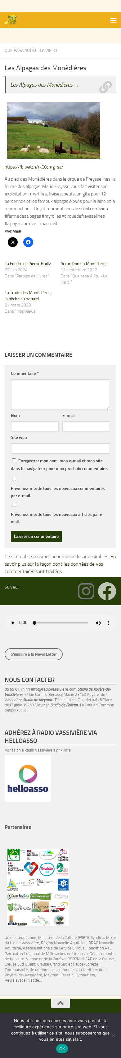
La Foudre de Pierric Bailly (28, 263)
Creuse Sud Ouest (20, 964)
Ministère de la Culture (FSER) (63, 937)
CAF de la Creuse (99, 959)
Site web (19, 437)
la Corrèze (57, 959)
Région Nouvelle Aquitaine (64, 942)
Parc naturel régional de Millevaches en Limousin (46, 953)
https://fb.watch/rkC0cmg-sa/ (34, 167)
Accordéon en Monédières (84, 263)
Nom (15, 415)
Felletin (67, 975)
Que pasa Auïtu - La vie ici (31, 50)
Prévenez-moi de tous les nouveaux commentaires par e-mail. (58, 492)
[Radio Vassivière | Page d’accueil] (13, 20)
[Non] (113, 1035)
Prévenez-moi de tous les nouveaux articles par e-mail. (57, 518)
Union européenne (20, 937)
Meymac (51, 975)
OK (62, 1048)
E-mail (68, 415)
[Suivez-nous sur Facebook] (107, 591)
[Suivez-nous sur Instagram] (86, 591)
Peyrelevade (15, 980)
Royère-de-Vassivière (23, 975)
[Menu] (113, 20)
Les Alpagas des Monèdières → (44, 84)
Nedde (33, 980)
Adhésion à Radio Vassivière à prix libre (38, 750)
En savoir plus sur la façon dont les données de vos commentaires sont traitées (60, 564)
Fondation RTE (99, 948)
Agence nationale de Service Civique (54, 948)
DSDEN (74, 959)
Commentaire (25, 373)
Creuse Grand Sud (52, 964)
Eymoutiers (85, 975)
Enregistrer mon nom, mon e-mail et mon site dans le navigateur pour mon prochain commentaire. (59, 464)
